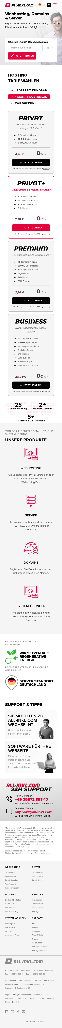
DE (44, 5)
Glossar (35, 939)
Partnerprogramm (12, 888)
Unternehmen (10, 981)
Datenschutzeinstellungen (35, 1021)
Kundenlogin (49, 5)
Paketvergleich (11, 876)
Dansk (32, 998)
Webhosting (12, 867)
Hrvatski (41, 998)
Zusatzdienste (38, 880)
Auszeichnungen (25, 981)
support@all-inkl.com (34, 812)
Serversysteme (11, 923)
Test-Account (10, 884)
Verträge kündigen (39, 947)
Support (37, 918)
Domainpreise (37, 876)
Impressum (9, 988)
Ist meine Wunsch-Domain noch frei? (28, 41)
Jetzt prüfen (25, 56)
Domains (10, 894)
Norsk (7, 1002)
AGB (52, 981)
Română (15, 1002)
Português (9, 998)
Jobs (45, 981)
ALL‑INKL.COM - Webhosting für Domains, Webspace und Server (19, 5)
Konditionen (37, 900)
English (8, 995)
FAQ (34, 923)
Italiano (45, 995)
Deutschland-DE (23, 988)
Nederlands (27, 995)
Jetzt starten (33, 162)
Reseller (37, 894)
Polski (18, 998)
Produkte (9, 931)
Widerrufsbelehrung (13, 984)
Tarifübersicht (10, 872)
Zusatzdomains (11, 880)
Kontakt (35, 927)
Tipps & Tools (37, 935)
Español (37, 995)
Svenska (50, 998)
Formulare (36, 931)
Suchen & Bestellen (13, 900)
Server (36, 867)
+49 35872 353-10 (31, 799)
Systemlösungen (15, 918)
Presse (38, 981)
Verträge (35, 911)
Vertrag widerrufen (39, 950)
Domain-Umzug (11, 911)
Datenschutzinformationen (34, 984)
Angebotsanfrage (12, 935)
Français (16, 995)
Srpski (25, 998)
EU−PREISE (46, 169)
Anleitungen (37, 943)
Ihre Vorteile (10, 908)
